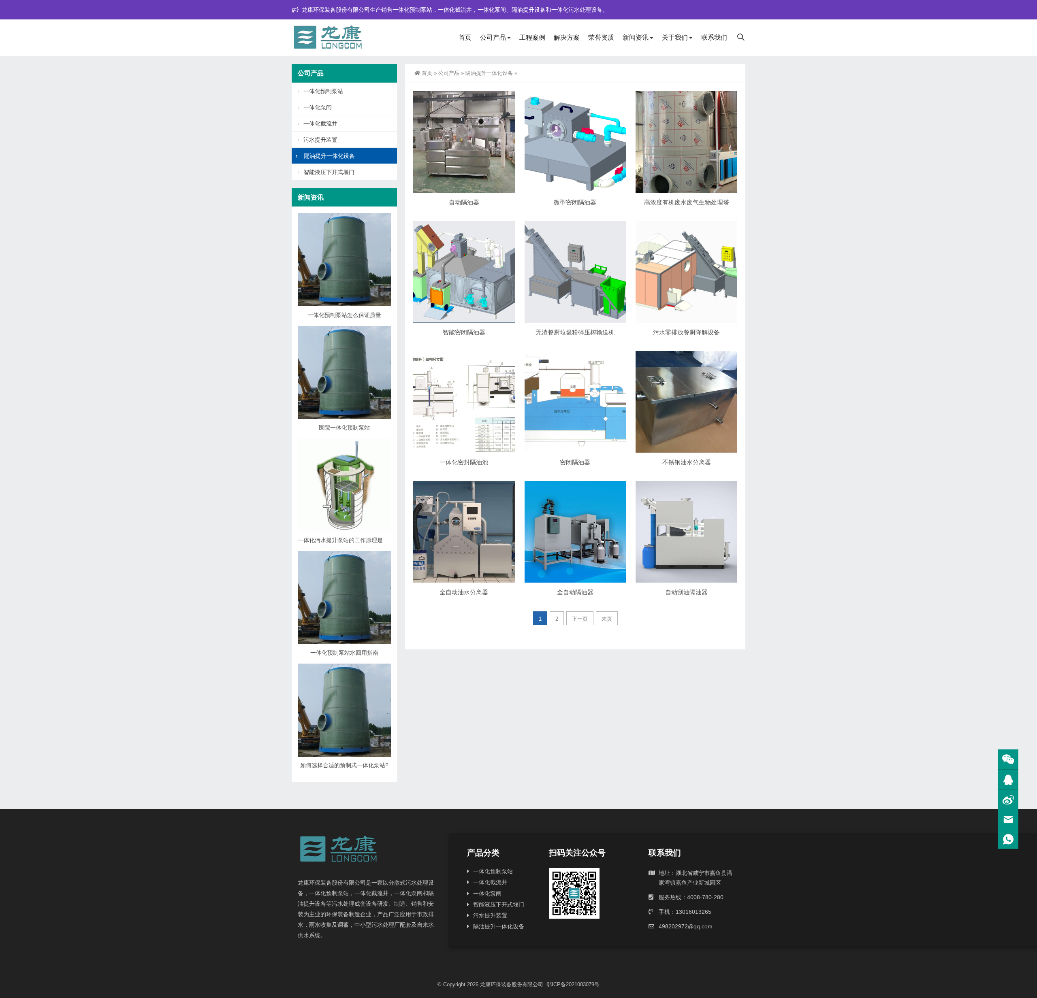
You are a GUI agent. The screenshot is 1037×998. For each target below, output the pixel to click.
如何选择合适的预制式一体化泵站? (344, 765)
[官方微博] (1008, 799)
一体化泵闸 (317, 107)
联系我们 (714, 37)
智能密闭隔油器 (464, 332)
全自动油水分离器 (464, 592)
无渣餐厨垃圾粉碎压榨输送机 (575, 332)
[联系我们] (1008, 779)
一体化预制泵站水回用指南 (344, 652)
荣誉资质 (601, 37)
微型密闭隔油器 (575, 202)
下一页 (580, 619)
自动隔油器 (464, 202)
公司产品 (493, 37)
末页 (607, 619)
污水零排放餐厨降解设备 (686, 332)
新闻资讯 (636, 37)
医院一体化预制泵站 (344, 427)
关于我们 (675, 37)
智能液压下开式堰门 (328, 172)
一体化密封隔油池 (464, 462)
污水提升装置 (320, 139)
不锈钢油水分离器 (686, 462)
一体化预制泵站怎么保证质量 (344, 315)
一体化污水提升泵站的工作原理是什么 (346, 540)
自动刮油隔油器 (686, 592)
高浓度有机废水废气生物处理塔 (686, 202)
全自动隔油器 (575, 592)
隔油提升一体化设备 (489, 73)
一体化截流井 (320, 123)
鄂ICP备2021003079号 (573, 984)
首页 (465, 37)
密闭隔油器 (575, 462)
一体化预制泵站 (323, 91)
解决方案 (567, 37)
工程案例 (532, 37)
